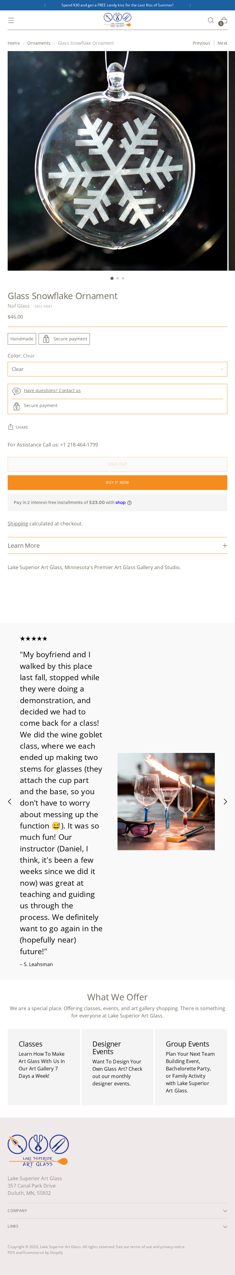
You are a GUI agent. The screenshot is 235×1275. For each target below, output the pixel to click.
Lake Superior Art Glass (60, 1246)
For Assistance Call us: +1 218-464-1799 (53, 444)
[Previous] (45, 5)
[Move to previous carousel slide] (208, 602)
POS (11, 1252)
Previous (202, 43)
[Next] (190, 5)
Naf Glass (19, 305)
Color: (21, 355)
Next (222, 43)
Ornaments (39, 43)
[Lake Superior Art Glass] (117, 20)
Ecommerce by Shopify (43, 1252)
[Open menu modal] (11, 20)
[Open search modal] (211, 20)
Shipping (18, 523)
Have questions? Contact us (52, 390)
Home (14, 43)
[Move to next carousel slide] (222, 602)
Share (22, 427)
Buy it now (117, 482)
